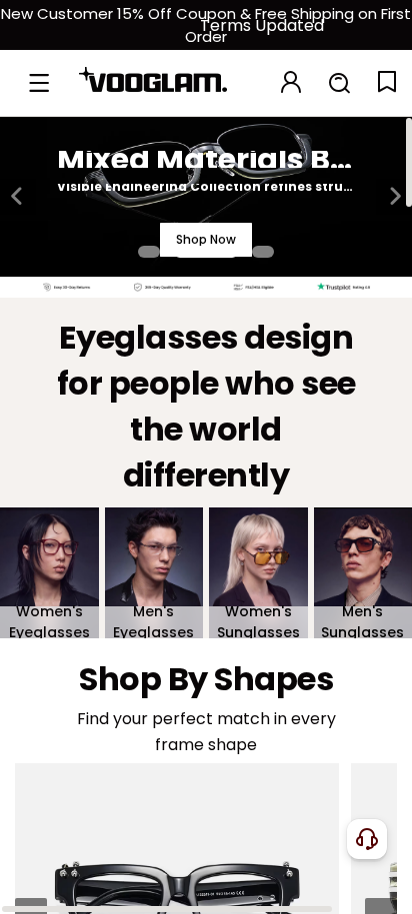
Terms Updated (262, 25)
